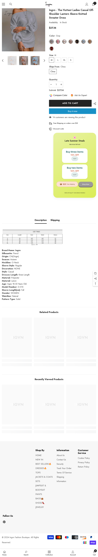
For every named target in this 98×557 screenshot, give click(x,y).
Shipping (55, 220)
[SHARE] (94, 104)
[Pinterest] (4, 522)
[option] (23, 29)
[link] (17, 360)
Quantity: (53, 79)
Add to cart (70, 103)
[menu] (3, 4)
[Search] (10, 4)
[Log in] (86, 4)
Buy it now (72, 111)
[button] (3, 60)
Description (41, 220)
